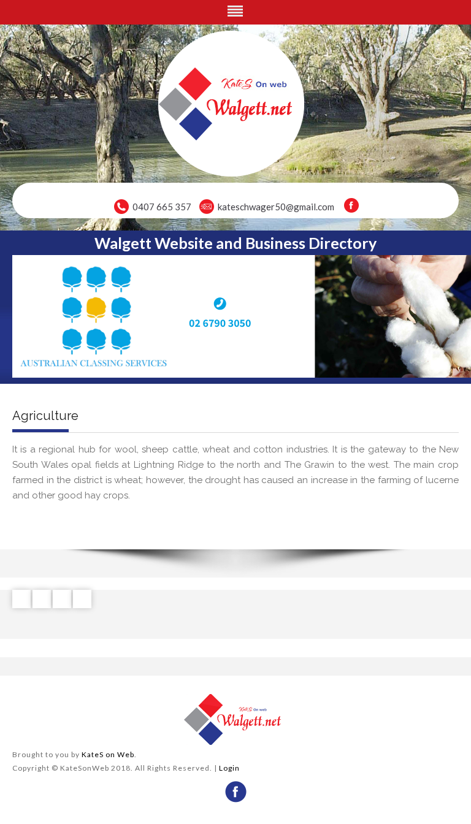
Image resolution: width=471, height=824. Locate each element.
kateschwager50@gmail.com (276, 206)
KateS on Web (108, 754)
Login (229, 767)
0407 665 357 (161, 206)
